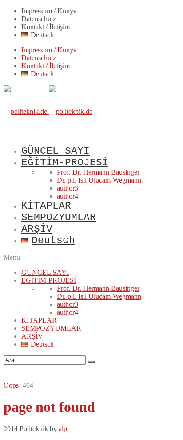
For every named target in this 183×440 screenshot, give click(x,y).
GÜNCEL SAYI (55, 151)
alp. (64, 428)
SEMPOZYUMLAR (58, 217)
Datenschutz (38, 19)
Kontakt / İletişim (45, 27)
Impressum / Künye (48, 11)
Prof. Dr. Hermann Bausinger (98, 172)
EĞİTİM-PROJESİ (64, 162)
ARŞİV (36, 229)
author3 (67, 188)
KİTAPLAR (46, 206)
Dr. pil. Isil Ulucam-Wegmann (99, 180)
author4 (67, 196)
